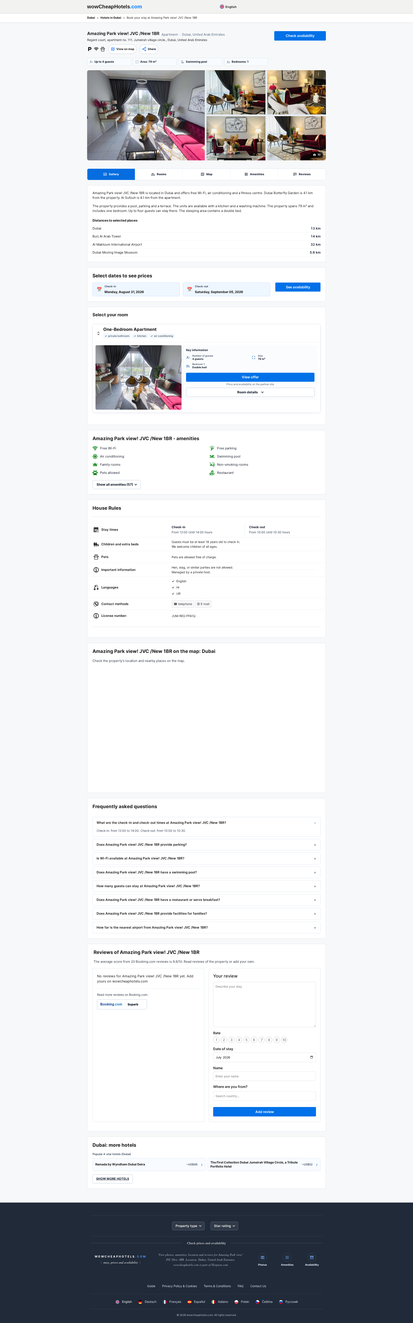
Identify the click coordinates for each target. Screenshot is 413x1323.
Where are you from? (230, 1086)
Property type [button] (186, 1226)
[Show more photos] (146, 115)
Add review (264, 1112)
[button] (122, 49)
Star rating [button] (222, 1226)
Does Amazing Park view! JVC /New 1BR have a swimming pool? (147, 872)
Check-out (201, 286)
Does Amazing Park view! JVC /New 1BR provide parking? (142, 844)
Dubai (91, 17)
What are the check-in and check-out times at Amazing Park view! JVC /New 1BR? (161, 823)
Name (218, 1068)
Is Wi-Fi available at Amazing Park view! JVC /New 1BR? (140, 858)
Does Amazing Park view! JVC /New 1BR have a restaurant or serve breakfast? (158, 900)
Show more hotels (112, 1178)
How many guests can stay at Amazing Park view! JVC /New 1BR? (148, 886)
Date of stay (223, 1049)
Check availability (300, 35)
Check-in (110, 286)
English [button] (231, 7)
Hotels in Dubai (110, 17)
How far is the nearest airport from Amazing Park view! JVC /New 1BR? (152, 927)
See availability (298, 287)
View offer (250, 377)
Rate (216, 1033)
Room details (247, 392)
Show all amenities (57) (115, 484)
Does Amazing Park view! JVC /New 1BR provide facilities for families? (152, 913)
